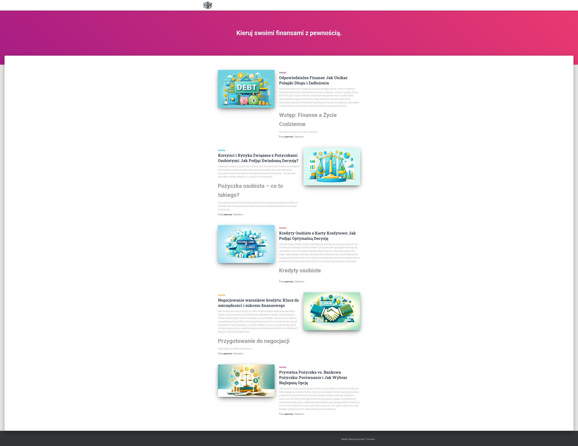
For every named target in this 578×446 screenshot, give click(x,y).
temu (299, 137)
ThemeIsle (370, 439)
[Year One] (208, 5)
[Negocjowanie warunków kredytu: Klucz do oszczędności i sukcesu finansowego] (331, 311)
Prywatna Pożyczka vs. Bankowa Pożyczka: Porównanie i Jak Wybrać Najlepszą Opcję (313, 377)
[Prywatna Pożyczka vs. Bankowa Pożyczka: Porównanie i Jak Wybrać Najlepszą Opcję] (246, 380)
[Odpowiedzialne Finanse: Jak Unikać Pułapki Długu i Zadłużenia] (246, 89)
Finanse (282, 73)
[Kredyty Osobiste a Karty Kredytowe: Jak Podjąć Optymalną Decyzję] (246, 244)
